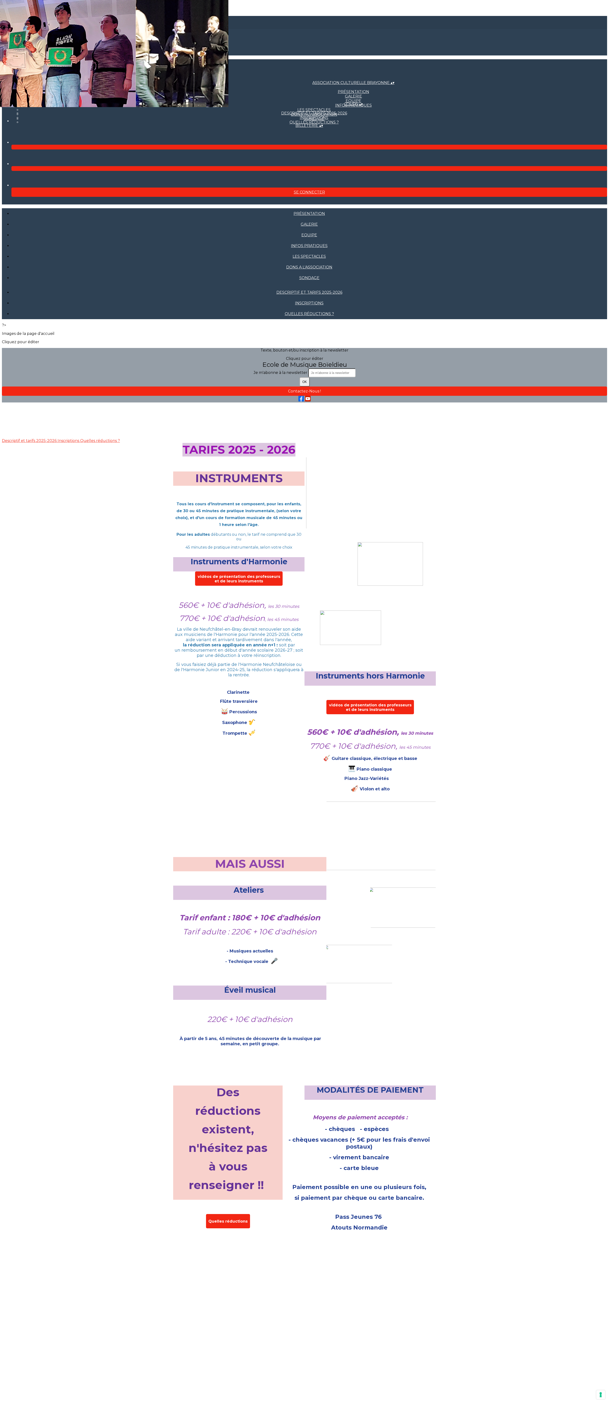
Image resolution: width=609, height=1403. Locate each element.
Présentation (353, 91)
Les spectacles (314, 110)
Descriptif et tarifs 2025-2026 (314, 113)
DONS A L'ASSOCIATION (309, 267)
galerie (353, 96)
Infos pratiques (309, 245)
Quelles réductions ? (314, 122)
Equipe (309, 235)
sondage (309, 278)
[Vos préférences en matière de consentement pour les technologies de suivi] (600, 1394)
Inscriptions (314, 117)
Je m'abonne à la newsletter (281, 372)
